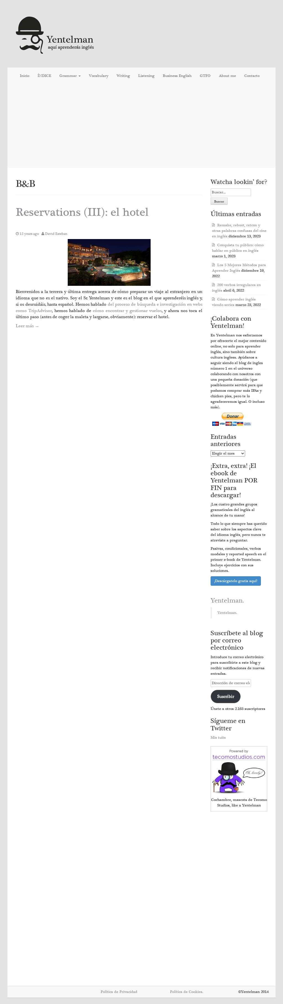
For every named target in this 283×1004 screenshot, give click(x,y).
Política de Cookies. (186, 991)
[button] (109, 262)
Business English (177, 75)
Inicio (24, 75)
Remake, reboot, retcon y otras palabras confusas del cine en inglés (239, 231)
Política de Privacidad (119, 991)
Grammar (68, 75)
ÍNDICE (44, 75)
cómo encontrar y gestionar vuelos (127, 311)
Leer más (27, 326)
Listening (146, 75)
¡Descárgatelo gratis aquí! (235, 580)
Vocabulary (98, 75)
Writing (123, 75)
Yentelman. (227, 600)
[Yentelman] (55, 34)
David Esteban (56, 233)
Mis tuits (218, 737)
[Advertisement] (141, 124)
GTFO (205, 75)
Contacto (252, 75)
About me (227, 75)
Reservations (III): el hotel (82, 212)
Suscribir (225, 696)
